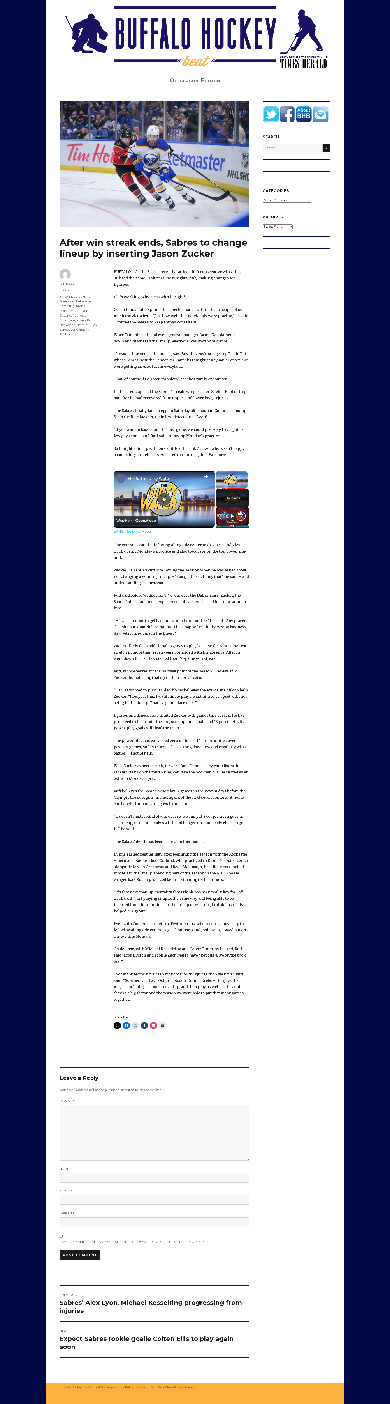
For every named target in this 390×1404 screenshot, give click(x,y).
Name (66, 1169)
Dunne (86, 296)
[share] (206, 477)
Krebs (80, 306)
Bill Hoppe (67, 284)
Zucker (65, 334)
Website (67, 1213)
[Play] (232, 516)
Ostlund (65, 315)
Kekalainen (84, 301)
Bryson (65, 296)
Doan (75, 296)
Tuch (93, 325)
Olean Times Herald (180, 1387)
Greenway (67, 301)
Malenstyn (67, 310)
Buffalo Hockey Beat (75, 1387)
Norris (90, 310)
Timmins (82, 325)
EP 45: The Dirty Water (149, 478)
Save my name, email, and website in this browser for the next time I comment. (134, 1241)
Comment (70, 1101)
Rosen (81, 320)
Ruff (90, 320)
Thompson (67, 325)
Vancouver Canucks (74, 329)
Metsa (80, 310)
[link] (120, 478)
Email (66, 1191)
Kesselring (67, 306)
